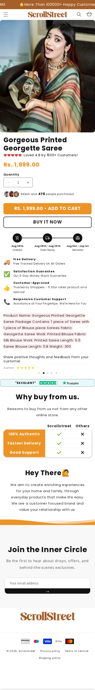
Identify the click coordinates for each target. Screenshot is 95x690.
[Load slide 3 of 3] (51, 373)
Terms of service (77, 651)
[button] (6, 14)
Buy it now (47, 222)
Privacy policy (50, 651)
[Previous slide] (39, 373)
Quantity (11, 174)
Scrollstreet (27, 651)
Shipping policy (50, 658)
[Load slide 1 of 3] (44, 373)
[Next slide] (56, 373)
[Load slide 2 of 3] (48, 373)
